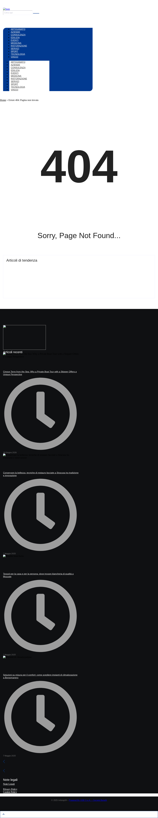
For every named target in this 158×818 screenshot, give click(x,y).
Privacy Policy (10, 789)
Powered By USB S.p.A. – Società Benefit (88, 800)
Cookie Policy (10, 792)
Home (3, 100)
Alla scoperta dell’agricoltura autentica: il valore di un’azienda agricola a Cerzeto (57, 277)
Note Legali (9, 784)
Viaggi (14, 89)
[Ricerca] (36, 13)
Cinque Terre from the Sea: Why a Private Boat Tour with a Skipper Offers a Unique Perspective (67, 265)
